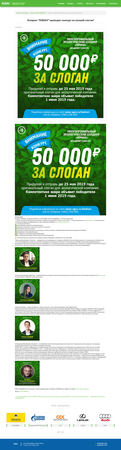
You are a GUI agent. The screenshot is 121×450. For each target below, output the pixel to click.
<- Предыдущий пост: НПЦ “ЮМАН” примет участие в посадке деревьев (37, 396)
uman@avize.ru (90, 220)
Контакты (113, 3)
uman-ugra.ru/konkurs (82, 389)
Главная (61, 3)
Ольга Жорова (24, 391)
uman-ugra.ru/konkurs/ (62, 222)
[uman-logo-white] (16, 444)
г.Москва (101, 275)
